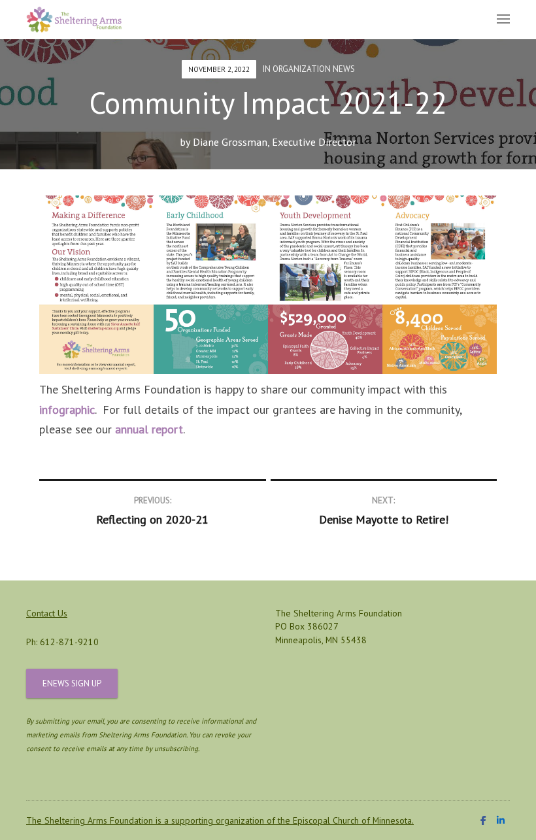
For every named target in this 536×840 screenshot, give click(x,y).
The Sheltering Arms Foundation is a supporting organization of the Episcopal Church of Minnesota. (220, 820)
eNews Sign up (71, 683)
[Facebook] (483, 820)
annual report (149, 429)
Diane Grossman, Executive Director (274, 141)
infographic (67, 409)
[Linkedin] (501, 820)
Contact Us (46, 613)
